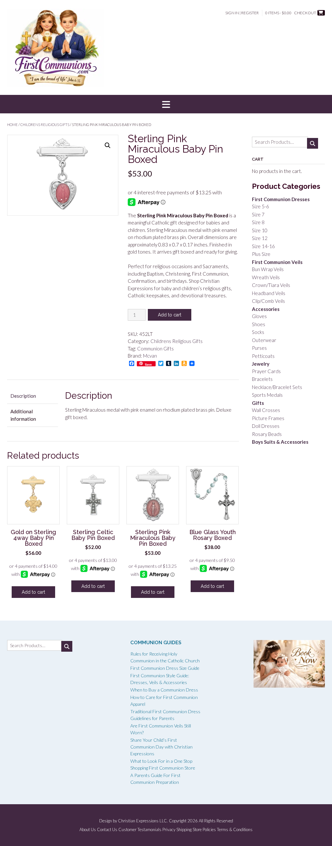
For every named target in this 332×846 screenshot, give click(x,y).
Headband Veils (268, 293)
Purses (259, 348)
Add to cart (169, 314)
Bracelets (262, 379)
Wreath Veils (266, 277)
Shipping (184, 830)
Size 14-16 (263, 246)
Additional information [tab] (23, 415)
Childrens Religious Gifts (44, 124)
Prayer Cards (266, 371)
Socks (258, 332)
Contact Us (107, 830)
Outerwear (264, 340)
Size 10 (259, 230)
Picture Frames (268, 418)
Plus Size (261, 254)
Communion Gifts (155, 348)
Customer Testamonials (139, 830)
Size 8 (258, 222)
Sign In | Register (242, 12)
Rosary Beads (267, 434)
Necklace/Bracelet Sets (277, 387)
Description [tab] (23, 396)
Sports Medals (267, 395)
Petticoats (263, 356)
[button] (166, 104)
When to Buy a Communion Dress (164, 689)
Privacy (168, 830)
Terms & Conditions (235, 830)
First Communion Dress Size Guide (164, 668)
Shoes (258, 324)
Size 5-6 (260, 206)
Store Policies (204, 830)
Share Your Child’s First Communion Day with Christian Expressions (161, 746)
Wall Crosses (266, 410)
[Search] (312, 143)
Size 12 (259, 238)
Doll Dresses (265, 426)
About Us (87, 830)
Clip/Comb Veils (268, 301)
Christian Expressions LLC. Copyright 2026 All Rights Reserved (175, 820)
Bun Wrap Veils (268, 269)
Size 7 (258, 214)
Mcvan (150, 356)
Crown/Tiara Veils (271, 285)
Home (12, 124)
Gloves (259, 316)
